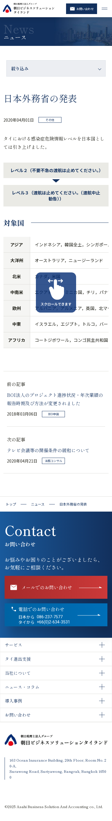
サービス (13, 645)
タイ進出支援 (18, 659)
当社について (18, 673)
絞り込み (19, 68)
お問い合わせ (85, 9)
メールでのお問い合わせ (47, 587)
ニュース (38, 504)
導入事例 (13, 701)
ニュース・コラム (22, 687)
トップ (11, 504)
